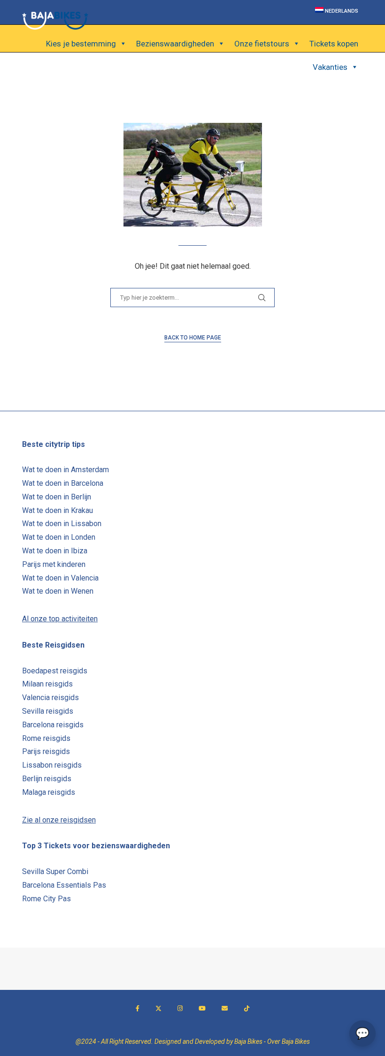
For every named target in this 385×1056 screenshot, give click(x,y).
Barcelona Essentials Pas (64, 885)
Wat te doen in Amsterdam (65, 469)
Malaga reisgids (48, 792)
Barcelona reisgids (53, 724)
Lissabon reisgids (52, 765)
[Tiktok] (247, 1008)
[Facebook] (137, 1008)
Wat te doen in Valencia (60, 577)
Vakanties (330, 67)
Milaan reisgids (47, 683)
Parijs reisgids (46, 751)
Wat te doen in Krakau (57, 510)
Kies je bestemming (81, 43)
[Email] (225, 1008)
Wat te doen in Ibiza (54, 550)
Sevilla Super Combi (55, 871)
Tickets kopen (333, 43)
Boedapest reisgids (54, 670)
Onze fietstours (261, 43)
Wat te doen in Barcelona (62, 483)
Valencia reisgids (50, 697)
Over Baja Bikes (288, 1041)
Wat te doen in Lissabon (61, 523)
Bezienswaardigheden (175, 43)
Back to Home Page (192, 337)
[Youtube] (202, 1008)
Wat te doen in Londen (58, 537)
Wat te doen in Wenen (57, 591)
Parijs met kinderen (53, 564)
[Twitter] (158, 1008)
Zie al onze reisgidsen (59, 819)
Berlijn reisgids (46, 778)
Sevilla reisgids (47, 711)
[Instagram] (180, 1008)
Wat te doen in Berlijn (56, 496)
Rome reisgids (46, 738)
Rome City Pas (46, 898)
